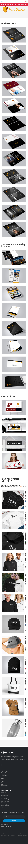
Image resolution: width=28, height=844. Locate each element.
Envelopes (3, 784)
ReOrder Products (4, 795)
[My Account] (19, 1)
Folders (2, 778)
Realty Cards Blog (4, 802)
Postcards (3, 774)
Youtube (9, 765)
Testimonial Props (4, 785)
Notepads (3, 781)
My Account (3, 794)
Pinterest (5, 765)
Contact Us (3, 792)
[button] (2, 2)
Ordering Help (4, 798)
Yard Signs (3, 779)
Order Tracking (4, 797)
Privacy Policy (4, 804)
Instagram (12, 765)
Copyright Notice (4, 807)
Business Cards (4, 772)
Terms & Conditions (5, 805)
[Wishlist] (21, 1)
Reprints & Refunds (5, 799)
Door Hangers (4, 775)
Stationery (3, 782)
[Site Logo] (7, 1)
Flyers (2, 777)
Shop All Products (4, 771)
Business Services (5, 801)
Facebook (2, 765)
